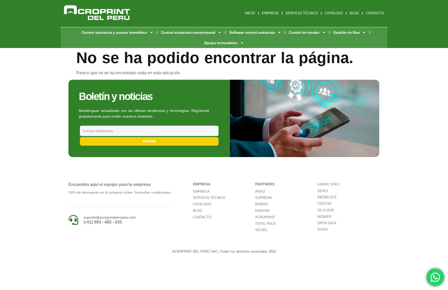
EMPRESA (270, 13)
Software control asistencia (252, 32)
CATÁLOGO (334, 13)
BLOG (354, 13)
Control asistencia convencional (188, 32)
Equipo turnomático (221, 43)
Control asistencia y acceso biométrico (114, 32)
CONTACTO (375, 13)
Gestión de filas (346, 32)
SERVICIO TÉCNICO (301, 13)
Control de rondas (304, 32)
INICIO (250, 13)
